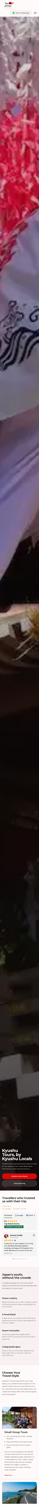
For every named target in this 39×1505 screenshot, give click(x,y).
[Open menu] (35, 13)
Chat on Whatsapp (21, 13)
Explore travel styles (19, 1176)
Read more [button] (8, 1253)
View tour (9, 1475)
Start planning (19, 1183)
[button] (19, 1215)
